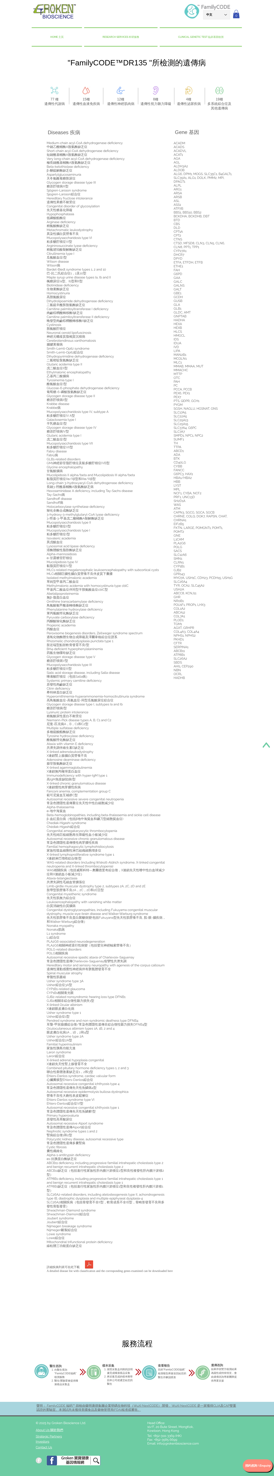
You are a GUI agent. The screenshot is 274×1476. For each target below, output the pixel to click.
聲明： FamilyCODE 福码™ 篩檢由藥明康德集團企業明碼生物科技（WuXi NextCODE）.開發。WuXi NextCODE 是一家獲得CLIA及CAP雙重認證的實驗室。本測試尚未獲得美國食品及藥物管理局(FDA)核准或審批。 (136, 1408)
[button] (236, 14)
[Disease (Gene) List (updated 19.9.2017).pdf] (89, 1265)
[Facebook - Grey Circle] (39, 1460)
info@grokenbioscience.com (178, 1443)
